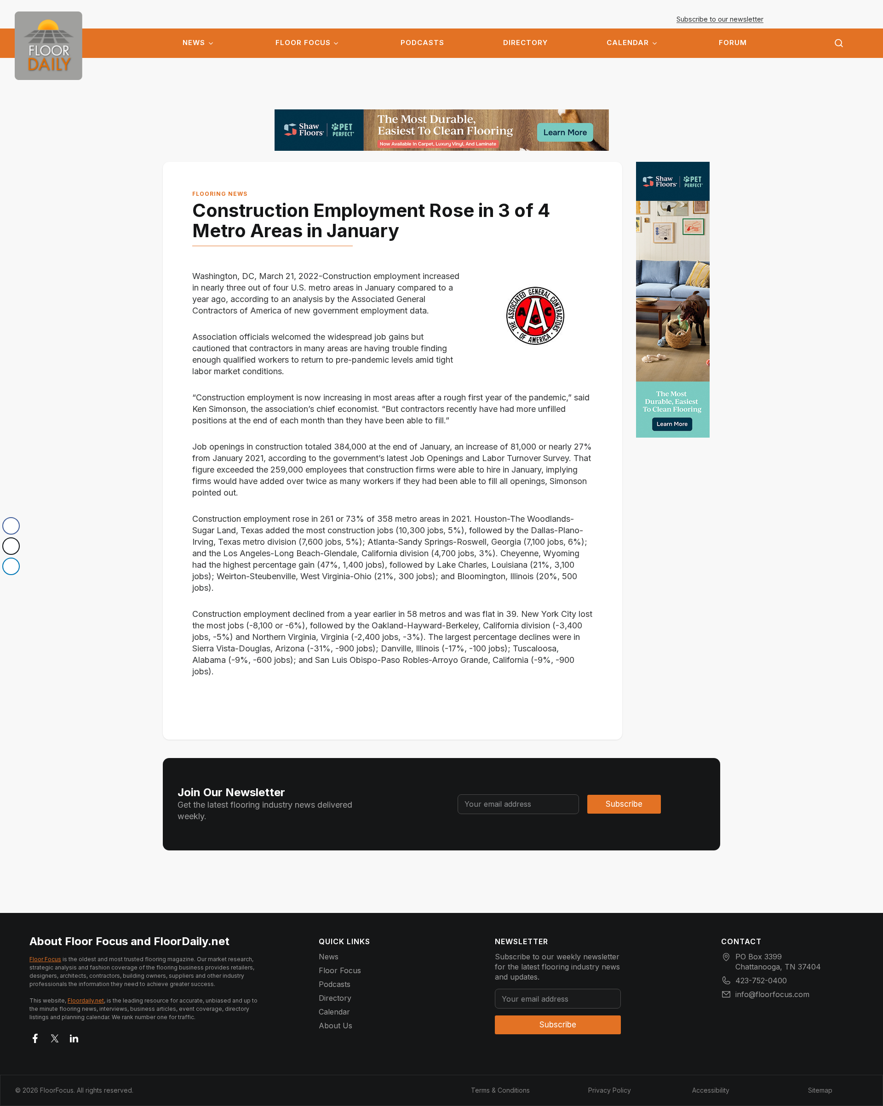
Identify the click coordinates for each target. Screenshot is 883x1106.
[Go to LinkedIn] (74, 1036)
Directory (525, 43)
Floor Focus (303, 43)
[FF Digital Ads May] (442, 130)
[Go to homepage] (48, 45)
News (194, 43)
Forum (733, 43)
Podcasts (422, 43)
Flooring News (219, 193)
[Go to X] (55, 1036)
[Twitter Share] (11, 546)
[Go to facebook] (35, 1036)
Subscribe (624, 804)
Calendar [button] (628, 43)
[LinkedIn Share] (11, 566)
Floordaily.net (86, 1000)
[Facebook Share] (11, 526)
